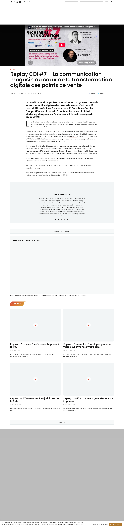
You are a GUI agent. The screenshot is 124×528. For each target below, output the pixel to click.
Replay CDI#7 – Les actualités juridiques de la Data (34, 400)
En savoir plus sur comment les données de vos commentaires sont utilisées (63, 295)
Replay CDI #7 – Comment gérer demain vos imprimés (88, 400)
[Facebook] (11, 2)
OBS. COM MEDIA (17, 93)
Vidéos (12, 69)
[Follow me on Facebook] (59, 219)
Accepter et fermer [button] (115, 524)
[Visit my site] (67, 219)
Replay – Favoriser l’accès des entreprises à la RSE (34, 345)
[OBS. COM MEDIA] (62, 188)
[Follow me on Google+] (62, 219)
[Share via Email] (107, 93)
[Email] (20, 2)
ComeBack (73, 136)
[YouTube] (17, 2)
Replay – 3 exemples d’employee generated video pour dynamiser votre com (87, 345)
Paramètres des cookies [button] (100, 524)
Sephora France (67, 124)
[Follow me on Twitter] (56, 219)
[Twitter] (14, 2)
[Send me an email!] (64, 219)
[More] (111, 93)
